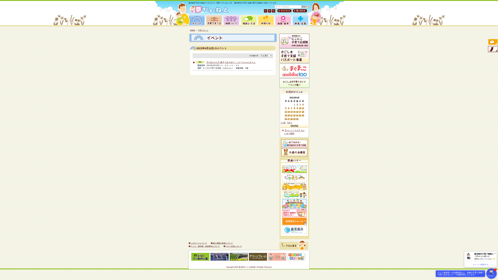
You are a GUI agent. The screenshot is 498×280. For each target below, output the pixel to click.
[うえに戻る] (293, 249)
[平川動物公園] (200, 257)
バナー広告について (234, 246)
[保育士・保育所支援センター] (294, 213)
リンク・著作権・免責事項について (205, 246)
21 (291, 115)
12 (286, 112)
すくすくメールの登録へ (493, 42)
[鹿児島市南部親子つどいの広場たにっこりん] (294, 186)
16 (297, 112)
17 (300, 112)
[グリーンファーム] (258, 257)
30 (297, 119)
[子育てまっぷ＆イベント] (208, 13)
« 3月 (283, 123)
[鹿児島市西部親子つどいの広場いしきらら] (294, 203)
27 (289, 119)
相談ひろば (248, 20)
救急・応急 (300, 20)
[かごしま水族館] (219, 257)
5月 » (289, 123)
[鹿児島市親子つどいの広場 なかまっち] (294, 178)
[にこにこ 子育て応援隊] (294, 41)
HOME (192, 30)
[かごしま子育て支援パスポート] (294, 56)
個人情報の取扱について (223, 243)
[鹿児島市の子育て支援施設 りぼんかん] (294, 169)
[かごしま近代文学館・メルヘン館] (277, 257)
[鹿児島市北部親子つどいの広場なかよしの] (294, 194)
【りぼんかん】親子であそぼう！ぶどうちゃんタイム (230, 62)
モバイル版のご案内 (493, 49)
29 (294, 119)
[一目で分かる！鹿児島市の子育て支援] (294, 144)
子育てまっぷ (213, 20)
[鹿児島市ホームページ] (294, 230)
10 (300, 108)
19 (286, 115)
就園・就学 (282, 20)
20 (289, 115)
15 (294, 112)
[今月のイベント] (294, 94)
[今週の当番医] (294, 152)
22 (294, 115)
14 (291, 112)
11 (303, 108)
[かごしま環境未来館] (239, 257)
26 (286, 119)
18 (303, 112)
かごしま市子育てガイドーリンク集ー (294, 83)
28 (291, 119)
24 (300, 115)
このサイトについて (199, 243)
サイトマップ (284, 10)
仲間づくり (231, 20)
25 (303, 115)
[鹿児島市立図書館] (296, 257)
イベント (196, 20)
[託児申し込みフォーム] (294, 221)
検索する (305, 7)
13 (289, 112)
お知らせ (265, 20)
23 (297, 115)
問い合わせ (299, 10)
